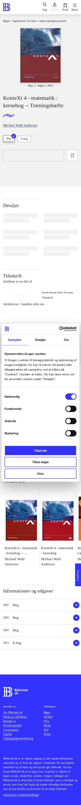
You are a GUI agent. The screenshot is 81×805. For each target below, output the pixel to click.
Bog (8, 138)
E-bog (24, 138)
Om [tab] (66, 339)
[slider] (40, 58)
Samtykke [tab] (14, 339)
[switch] (70, 409)
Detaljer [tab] (40, 339)
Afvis (40, 473)
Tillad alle (40, 450)
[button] (40, 605)
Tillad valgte (40, 462)
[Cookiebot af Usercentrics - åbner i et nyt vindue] (59, 328)
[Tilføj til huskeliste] (72, 155)
